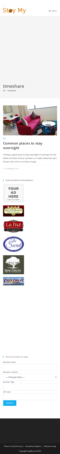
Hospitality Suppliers (33, 446)
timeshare (12, 90)
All (4, 138)
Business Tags (8, 382)
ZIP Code (6, 392)
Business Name (9, 362)
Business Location (10, 372)
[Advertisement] (30, 52)
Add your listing (50, 446)
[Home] (4, 90)
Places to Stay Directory (13, 446)
